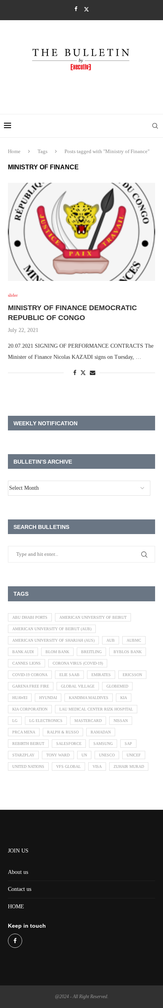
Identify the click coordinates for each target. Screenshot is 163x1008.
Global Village (78, 686)
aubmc (134, 640)
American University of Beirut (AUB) (51, 629)
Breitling (91, 652)
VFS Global (68, 766)
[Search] (155, 125)
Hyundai (48, 697)
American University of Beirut (93, 617)
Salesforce (69, 743)
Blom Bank (57, 652)
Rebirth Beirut (28, 743)
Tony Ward (58, 755)
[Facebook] (75, 9)
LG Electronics (46, 720)
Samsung (103, 743)
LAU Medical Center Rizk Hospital (96, 709)
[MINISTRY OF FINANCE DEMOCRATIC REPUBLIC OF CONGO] (81, 232)
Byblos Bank (128, 652)
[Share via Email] (92, 373)
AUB (110, 640)
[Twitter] (86, 9)
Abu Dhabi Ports (29, 617)
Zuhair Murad (129, 766)
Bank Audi (23, 652)
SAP (128, 743)
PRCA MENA (23, 732)
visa (97, 766)
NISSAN (121, 720)
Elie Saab (69, 675)
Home (14, 151)
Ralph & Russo (63, 732)
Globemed (117, 686)
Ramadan (101, 732)
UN (84, 755)
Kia (123, 697)
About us (18, 872)
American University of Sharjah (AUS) (53, 640)
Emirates (101, 675)
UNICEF (134, 755)
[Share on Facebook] (74, 373)
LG (14, 720)
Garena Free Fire (30, 686)
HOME (16, 906)
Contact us (19, 889)
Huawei (19, 697)
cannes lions (26, 663)
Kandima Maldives (88, 697)
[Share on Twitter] (83, 372)
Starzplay (23, 755)
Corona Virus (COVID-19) (78, 663)
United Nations (28, 766)
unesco (107, 755)
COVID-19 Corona (29, 675)
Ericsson (132, 675)
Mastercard (88, 720)
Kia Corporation (29, 709)
